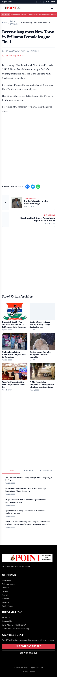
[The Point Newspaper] (40, 2)
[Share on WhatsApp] (38, 186)
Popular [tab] (28, 471)
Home (4, 22)
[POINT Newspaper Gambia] (36, 2)
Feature (5, 602)
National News (8, 584)
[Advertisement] (28, 148)
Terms (32, 672)
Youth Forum (7, 606)
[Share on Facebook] (27, 186)
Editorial (5, 588)
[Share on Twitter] (33, 186)
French (5, 595)
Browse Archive (28, 653)
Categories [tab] (46, 471)
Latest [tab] (11, 471)
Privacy (25, 672)
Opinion (5, 599)
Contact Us (7, 621)
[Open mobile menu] (52, 7)
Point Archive (50, 1)
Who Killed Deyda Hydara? (14, 625)
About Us (6, 617)
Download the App (30, 646)
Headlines (6, 580)
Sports (5, 591)
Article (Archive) (14, 22)
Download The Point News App (16, 628)
